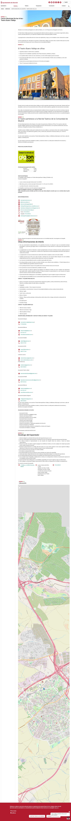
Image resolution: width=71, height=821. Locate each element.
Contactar (64, 5)
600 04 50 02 (23, 400)
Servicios (15, 5)
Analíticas (14, 813)
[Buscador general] (69, 6)
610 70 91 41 (23, 332)
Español (66, 2)
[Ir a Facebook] (49, 2)
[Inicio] (1, 2)
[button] (44, 689)
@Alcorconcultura (24, 202)
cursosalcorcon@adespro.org (27, 322)
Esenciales (14, 810)
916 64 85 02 (27, 211)
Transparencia (38, 5)
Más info (57, 807)
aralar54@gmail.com (25, 341)
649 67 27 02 (23, 343)
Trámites (26, 5)
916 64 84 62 (28, 213)
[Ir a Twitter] (51, 2)
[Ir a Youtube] (54, 2)
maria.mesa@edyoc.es (26, 330)
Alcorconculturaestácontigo (27, 210)
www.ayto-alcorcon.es (25, 200)
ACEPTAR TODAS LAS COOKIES (37, 816)
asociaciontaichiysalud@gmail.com (28, 373)
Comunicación (51, 5)
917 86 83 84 (23, 324)
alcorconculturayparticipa (26, 204)
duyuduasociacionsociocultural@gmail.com (30, 380)
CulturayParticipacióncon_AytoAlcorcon (29, 206)
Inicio (2, 8)
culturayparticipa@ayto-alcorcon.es (28, 215)
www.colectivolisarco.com (26, 360)
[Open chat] (68, 818)
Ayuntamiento (3, 5)
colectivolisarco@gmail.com (27, 358)
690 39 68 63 (23, 367)
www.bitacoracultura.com (26, 334)
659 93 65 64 (23, 382)
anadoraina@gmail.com (26, 365)
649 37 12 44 (23, 351)
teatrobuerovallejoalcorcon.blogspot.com (30, 208)
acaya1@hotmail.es (25, 349)
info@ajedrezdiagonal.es (26, 398)
